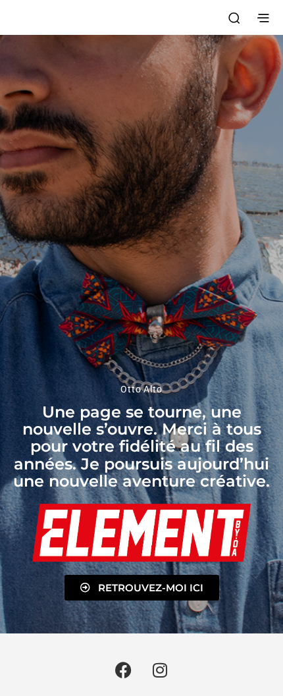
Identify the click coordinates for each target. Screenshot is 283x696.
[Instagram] (159, 669)
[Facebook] (123, 669)
